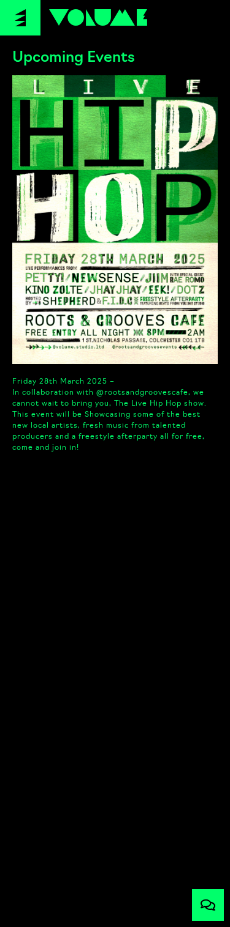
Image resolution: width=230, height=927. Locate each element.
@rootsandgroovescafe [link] (142, 392)
